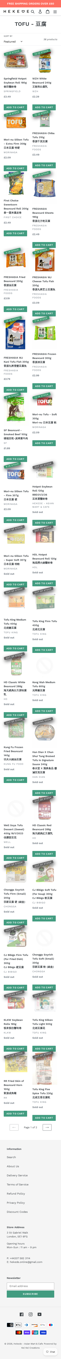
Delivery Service (17, 1175)
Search (11, 1157)
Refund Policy (16, 1193)
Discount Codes (17, 1211)
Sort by (8, 36)
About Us (13, 1166)
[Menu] (55, 11)
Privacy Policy (16, 1202)
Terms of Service (17, 1184)
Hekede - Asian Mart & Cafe (28, 1343)
